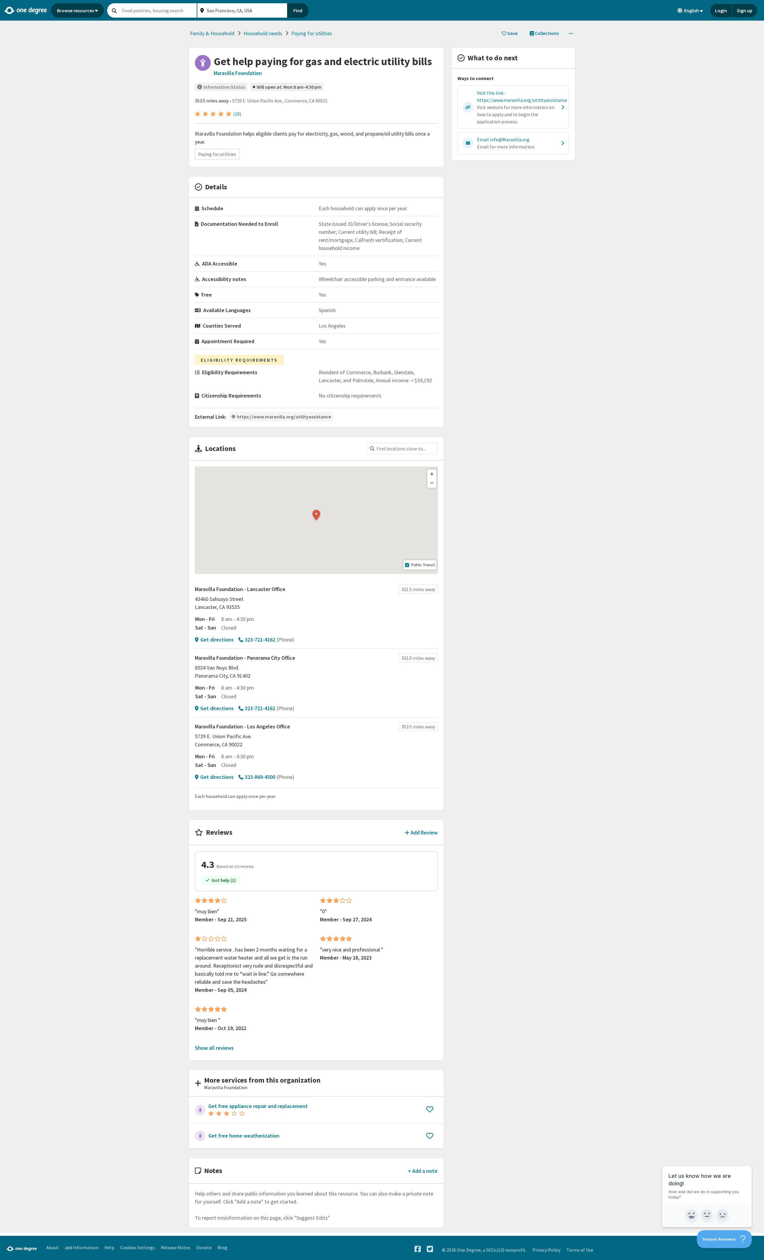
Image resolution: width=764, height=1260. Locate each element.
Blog (222, 1247)
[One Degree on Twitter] (430, 1249)
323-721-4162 (260, 639)
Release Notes (175, 1247)
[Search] (114, 10)
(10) (237, 114)
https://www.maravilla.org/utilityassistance (284, 417)
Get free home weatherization (243, 1135)
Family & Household (212, 33)
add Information (81, 1247)
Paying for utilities (311, 33)
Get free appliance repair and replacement (258, 1106)
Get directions (217, 639)
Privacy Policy (546, 1250)
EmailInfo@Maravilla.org (503, 139)
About (52, 1247)
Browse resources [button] (75, 10)
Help (109, 1247)
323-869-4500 (260, 777)
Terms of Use (579, 1250)
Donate (204, 1247)
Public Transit (423, 564)
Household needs (263, 33)
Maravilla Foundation (238, 73)
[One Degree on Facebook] (418, 1249)
